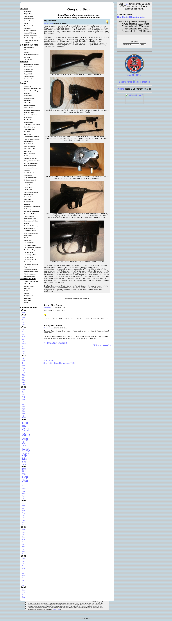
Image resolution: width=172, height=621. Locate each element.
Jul (23, 339)
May (23, 317)
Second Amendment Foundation (134, 82)
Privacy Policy (56, 609)
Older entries (49, 361)
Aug (23, 336)
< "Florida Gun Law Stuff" (55, 343)
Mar (23, 322)
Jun (23, 341)
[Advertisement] (74, 351)
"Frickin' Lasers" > (102, 345)
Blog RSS (47, 363)
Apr (23, 320)
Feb (23, 324)
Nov (23, 332)
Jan (23, 353)
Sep (23, 312)
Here (126, 4)
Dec (23, 329)
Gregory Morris (48, 23)
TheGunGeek (48, 328)
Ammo (121, 89)
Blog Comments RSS (64, 363)
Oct (23, 334)
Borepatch (47, 307)
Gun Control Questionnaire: (131, 17)
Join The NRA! (134, 75)
